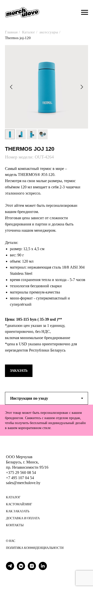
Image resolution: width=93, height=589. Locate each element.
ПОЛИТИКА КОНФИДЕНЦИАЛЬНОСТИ (34, 547)
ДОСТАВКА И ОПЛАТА (23, 518)
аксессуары (48, 32)
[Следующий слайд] (82, 87)
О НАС (10, 540)
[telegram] (10, 569)
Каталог (28, 32)
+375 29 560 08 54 (21, 472)
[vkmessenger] (21, 569)
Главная (11, 32)
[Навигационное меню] (84, 12)
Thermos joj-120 (18, 38)
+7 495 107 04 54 (20, 478)
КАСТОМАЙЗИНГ (19, 504)
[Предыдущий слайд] (11, 87)
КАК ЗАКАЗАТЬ (17, 511)
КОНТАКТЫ (15, 525)
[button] (18, 371)
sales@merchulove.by (23, 483)
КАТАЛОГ (13, 497)
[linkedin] (43, 569)
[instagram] (32, 569)
